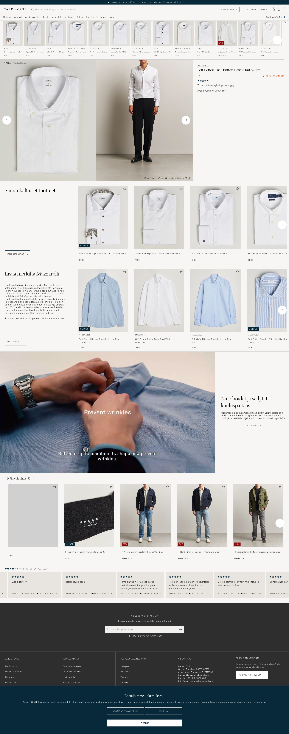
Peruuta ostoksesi (71, 682)
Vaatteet (18, 17)
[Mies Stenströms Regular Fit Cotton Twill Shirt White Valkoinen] (34, 33)
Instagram (125, 666)
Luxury (111, 17)
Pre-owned (101, 17)
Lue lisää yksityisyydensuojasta (144, 636)
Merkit (71, 17)
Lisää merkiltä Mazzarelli (32, 274)
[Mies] (33, 515)
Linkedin (124, 682)
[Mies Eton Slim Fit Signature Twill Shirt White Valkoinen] (163, 33)
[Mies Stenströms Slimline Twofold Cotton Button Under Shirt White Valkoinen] (99, 33)
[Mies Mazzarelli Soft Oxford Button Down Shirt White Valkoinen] (159, 300)
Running (90, 17)
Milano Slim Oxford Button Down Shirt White (183, 52)
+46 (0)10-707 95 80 (196, 678)
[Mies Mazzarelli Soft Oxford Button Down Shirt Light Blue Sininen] (215, 300)
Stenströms (31, 49)
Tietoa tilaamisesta (72, 666)
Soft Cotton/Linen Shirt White (226, 52)
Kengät (27, 17)
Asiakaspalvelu (229, 9)
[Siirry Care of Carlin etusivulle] (15, 9)
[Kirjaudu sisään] (274, 9)
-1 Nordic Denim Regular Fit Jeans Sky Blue (198, 551)
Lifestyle (62, 17)
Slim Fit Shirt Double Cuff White (56, 52)
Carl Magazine (274, 17)
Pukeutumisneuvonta (256, 9)
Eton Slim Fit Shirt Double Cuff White (210, 253)
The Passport (11, 666)
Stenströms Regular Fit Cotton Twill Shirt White (158, 253)
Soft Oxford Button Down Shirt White (153, 339)
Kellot (45, 17)
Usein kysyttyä (69, 677)
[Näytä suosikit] (278, 9)
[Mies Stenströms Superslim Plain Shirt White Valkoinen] (120, 33)
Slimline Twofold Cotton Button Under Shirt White (98, 52)
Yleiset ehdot (11, 682)
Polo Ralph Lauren (76, 49)
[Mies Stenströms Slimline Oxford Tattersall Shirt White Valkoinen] (141, 33)
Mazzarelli (223, 49)
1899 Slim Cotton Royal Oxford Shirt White (269, 52)
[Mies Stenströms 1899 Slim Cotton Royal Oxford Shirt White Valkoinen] (269, 33)
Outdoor (80, 17)
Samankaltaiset (30, 190)
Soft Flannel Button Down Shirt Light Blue (99, 339)
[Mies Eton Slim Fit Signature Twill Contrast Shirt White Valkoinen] (13, 33)
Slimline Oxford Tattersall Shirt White (141, 52)
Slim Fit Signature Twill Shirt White (162, 52)
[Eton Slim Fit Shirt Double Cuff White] (215, 250)
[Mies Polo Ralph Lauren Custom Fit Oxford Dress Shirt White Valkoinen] (77, 33)
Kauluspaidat (20, 63)
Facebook (125, 671)
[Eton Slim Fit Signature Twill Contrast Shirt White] (103, 250)
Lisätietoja (251, 426)
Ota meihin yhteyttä (72, 671)
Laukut (53, 17)
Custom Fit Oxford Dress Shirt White (76, 52)
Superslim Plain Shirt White (118, 52)
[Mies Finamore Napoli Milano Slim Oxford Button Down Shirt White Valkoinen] (184, 33)
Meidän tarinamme (14, 671)
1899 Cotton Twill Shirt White (247, 52)
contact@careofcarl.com (201, 681)
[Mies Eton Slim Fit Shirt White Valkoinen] (205, 33)
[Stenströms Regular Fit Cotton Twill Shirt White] (159, 250)
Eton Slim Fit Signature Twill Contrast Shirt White (103, 253)
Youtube (124, 677)
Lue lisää (261, 702)
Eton (6, 49)
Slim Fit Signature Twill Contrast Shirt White (12, 52)
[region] (144, 585)
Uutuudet (7, 17)
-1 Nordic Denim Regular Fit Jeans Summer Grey (257, 551)
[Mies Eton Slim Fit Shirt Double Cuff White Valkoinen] (56, 33)
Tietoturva (10, 677)
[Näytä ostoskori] (284, 9)
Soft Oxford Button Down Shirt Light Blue (211, 339)
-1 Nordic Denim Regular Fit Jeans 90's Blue (142, 551)
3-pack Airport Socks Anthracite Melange (85, 551)
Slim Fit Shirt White (203, 52)
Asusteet (36, 17)
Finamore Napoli (182, 49)
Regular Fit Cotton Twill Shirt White (34, 52)
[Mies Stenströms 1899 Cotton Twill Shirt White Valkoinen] (248, 33)
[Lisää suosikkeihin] (124, 189)
